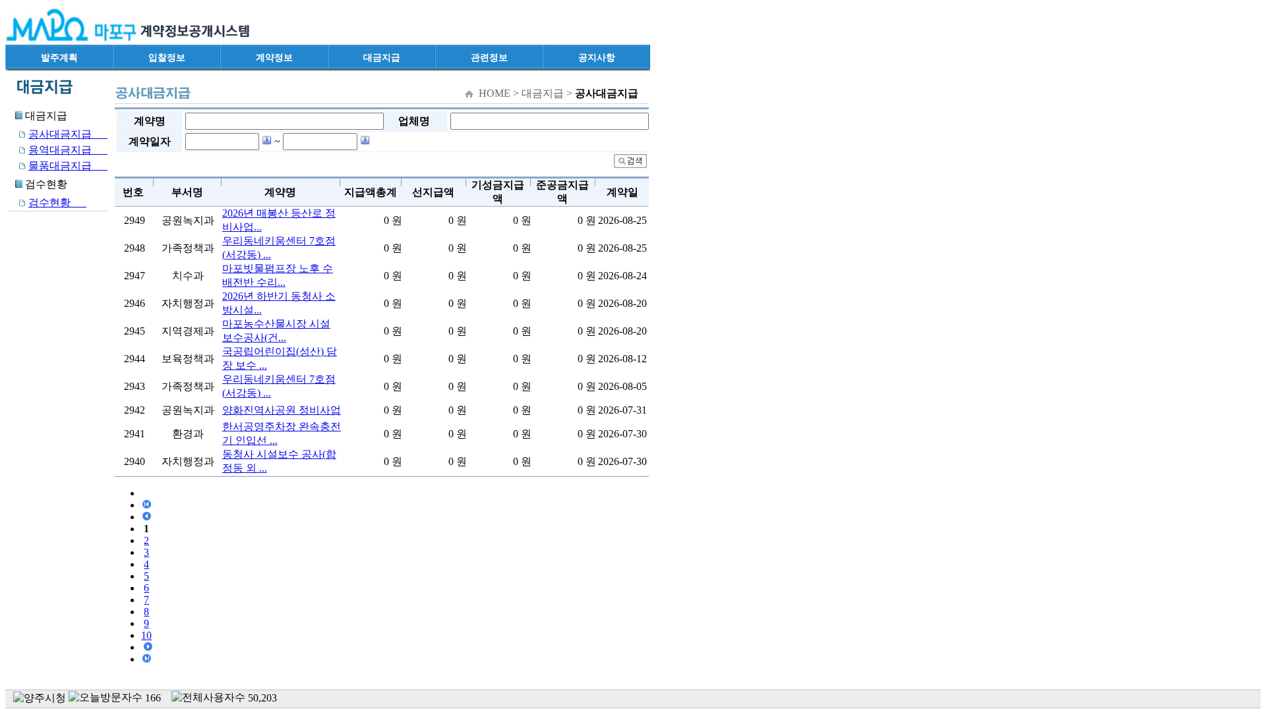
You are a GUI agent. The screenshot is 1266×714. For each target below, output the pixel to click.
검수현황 (57, 202)
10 (146, 635)
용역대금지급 (67, 149)
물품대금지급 (67, 165)
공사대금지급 (67, 134)
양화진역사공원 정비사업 (281, 410)
